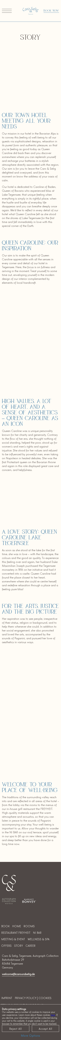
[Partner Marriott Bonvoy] (29, 900)
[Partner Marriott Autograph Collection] (9, 901)
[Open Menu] (7, 11)
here (53, 1014)
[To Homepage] (31, 11)
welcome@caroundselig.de (18, 974)
